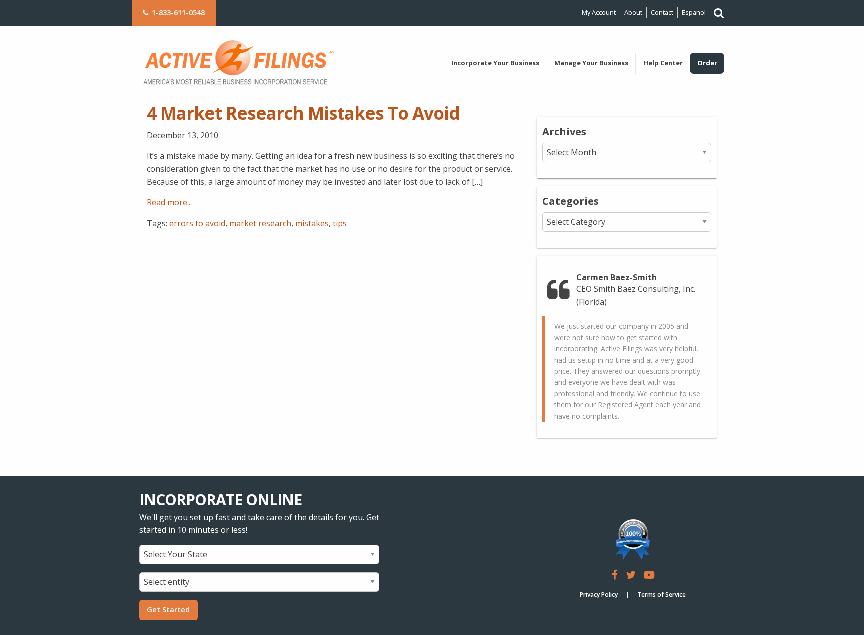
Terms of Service (662, 594)
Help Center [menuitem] (663, 62)
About (633, 12)
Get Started (168, 609)
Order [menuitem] (708, 62)
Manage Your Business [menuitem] (591, 62)
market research (261, 223)
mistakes (312, 223)
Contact (662, 12)
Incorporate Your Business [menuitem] (496, 62)
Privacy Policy (599, 594)
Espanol (694, 12)
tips (340, 223)
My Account (599, 12)
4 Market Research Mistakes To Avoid (303, 113)
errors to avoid (198, 223)
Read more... (169, 202)
